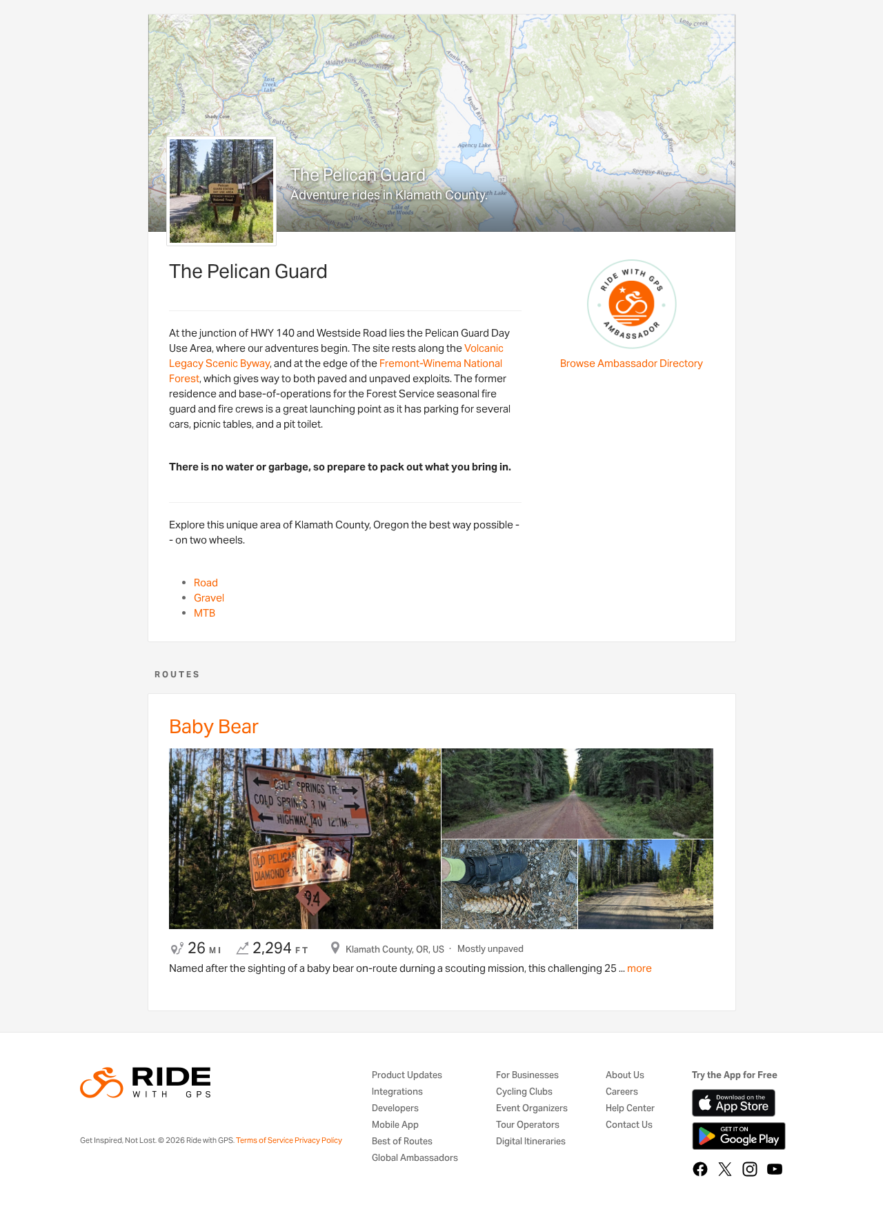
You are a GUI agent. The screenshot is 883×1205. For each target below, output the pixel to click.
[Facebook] (700, 1169)
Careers (622, 1092)
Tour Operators (527, 1125)
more (638, 968)
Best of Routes (402, 1142)
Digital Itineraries (531, 1142)
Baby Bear (214, 726)
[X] (725, 1169)
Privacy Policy (318, 1140)
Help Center (630, 1109)
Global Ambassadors (415, 1158)
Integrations (397, 1092)
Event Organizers (532, 1109)
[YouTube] (774, 1169)
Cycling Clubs (524, 1092)
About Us (625, 1075)
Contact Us (629, 1125)
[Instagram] (750, 1169)
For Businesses (527, 1075)
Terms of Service (264, 1140)
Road (206, 582)
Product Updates (407, 1075)
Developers (395, 1109)
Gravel (209, 597)
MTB (204, 612)
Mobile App (395, 1125)
